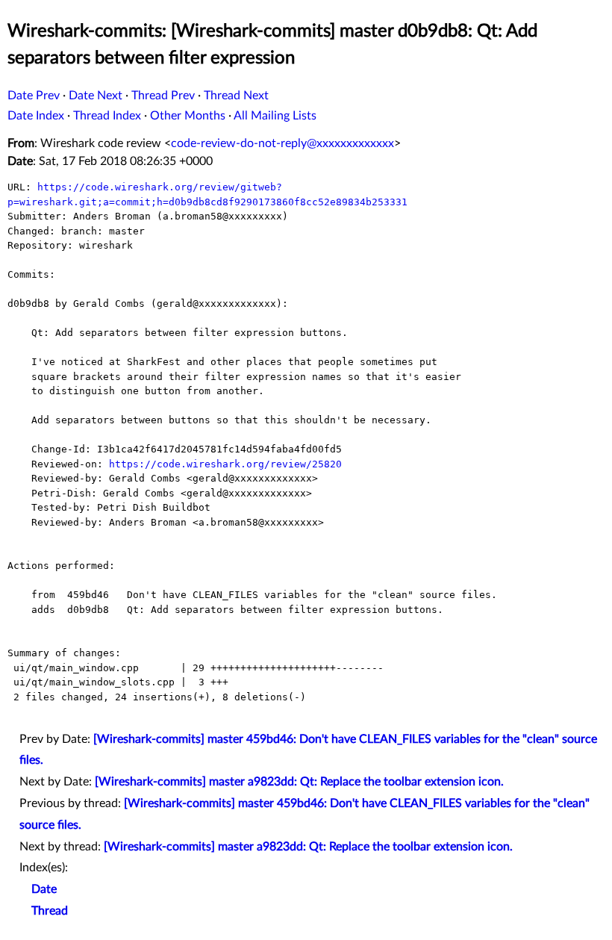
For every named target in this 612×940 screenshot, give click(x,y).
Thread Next (236, 96)
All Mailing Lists (275, 116)
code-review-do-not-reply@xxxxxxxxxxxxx (282, 143)
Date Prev (33, 96)
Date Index (35, 116)
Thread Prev (163, 96)
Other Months (187, 116)
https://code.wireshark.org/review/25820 (225, 464)
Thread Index (107, 116)
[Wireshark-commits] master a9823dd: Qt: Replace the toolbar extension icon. (299, 782)
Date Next (95, 96)
